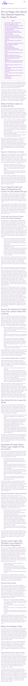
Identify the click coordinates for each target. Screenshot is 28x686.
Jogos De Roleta (8, 76)
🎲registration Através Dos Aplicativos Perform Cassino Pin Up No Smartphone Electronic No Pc (14, 62)
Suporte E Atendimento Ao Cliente (11, 24)
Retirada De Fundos (8, 45)
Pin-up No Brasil (8, 78)
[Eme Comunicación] (7, 2)
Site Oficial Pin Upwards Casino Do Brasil (13, 36)
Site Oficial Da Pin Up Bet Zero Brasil (12, 30)
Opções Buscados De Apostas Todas (11, 48)
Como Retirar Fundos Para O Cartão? (12, 35)
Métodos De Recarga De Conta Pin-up (12, 55)
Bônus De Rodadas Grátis (10, 47)
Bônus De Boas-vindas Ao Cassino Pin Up (13, 22)
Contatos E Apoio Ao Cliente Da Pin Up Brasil (14, 67)
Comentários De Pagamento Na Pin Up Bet (13, 75)
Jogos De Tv (7, 59)
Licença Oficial (8, 68)
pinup (2, 148)
